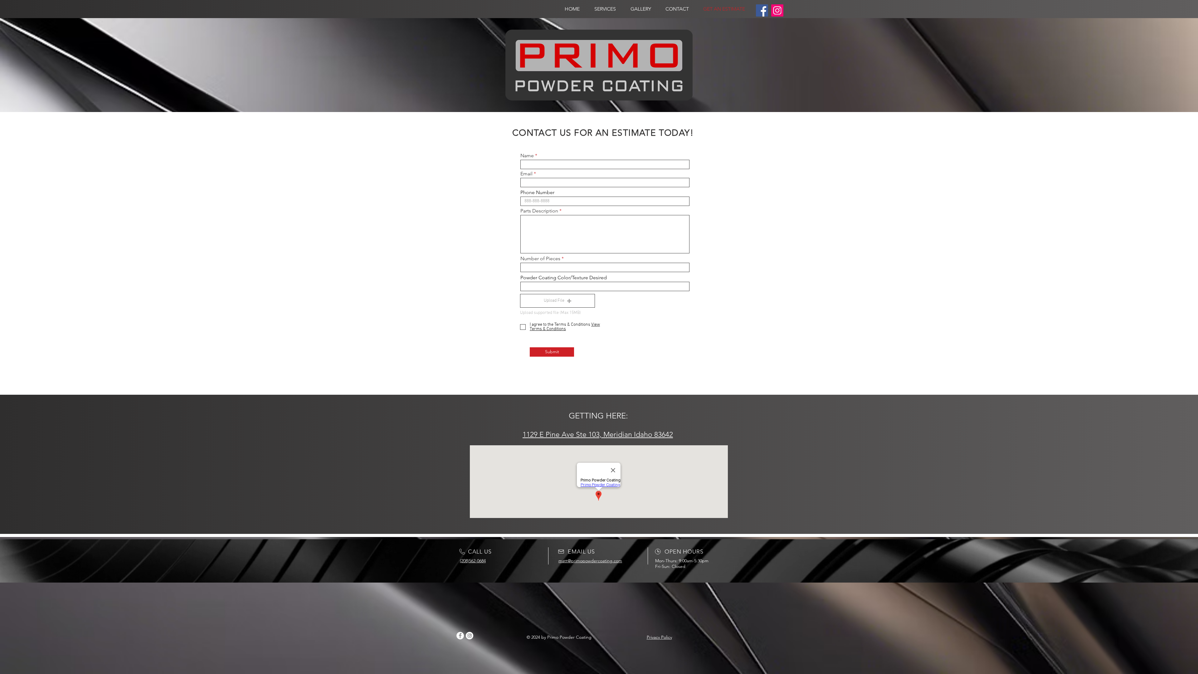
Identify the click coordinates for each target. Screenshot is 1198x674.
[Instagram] (777, 10)
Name (527, 155)
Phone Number (537, 192)
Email (526, 173)
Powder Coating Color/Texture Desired (563, 277)
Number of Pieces (540, 258)
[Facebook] (762, 10)
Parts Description (539, 210)
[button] (557, 301)
